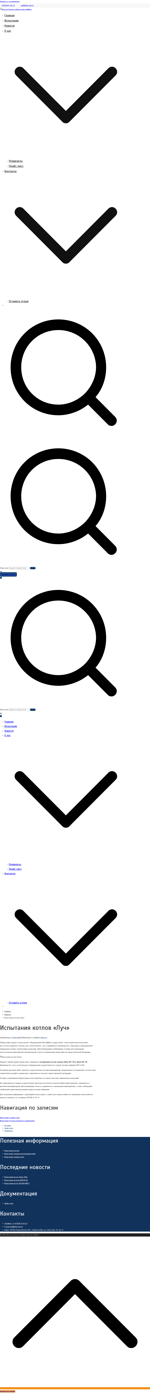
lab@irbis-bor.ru (27, 5)
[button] (65, 155)
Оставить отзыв (18, 301)
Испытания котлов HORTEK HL (16, 1180)
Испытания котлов (11, 1151)
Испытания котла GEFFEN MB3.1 (16, 1183)
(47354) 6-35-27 (8, 5)
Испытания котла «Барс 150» (15, 1177)
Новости (9, 25)
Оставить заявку (8, 574)
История (7, 1125)
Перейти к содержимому (10, 1)
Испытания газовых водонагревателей (19, 1154)
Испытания (11, 20)
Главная (9, 15)
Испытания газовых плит (10, 1118)
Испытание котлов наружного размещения (17, 1121)
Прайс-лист (16, 166)
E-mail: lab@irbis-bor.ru (13, 1227)
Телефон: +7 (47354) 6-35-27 (15, 1223)
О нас (7, 735)
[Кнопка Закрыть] (1, 716)
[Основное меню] (1, 578)
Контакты (9, 873)
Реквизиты (16, 161)
